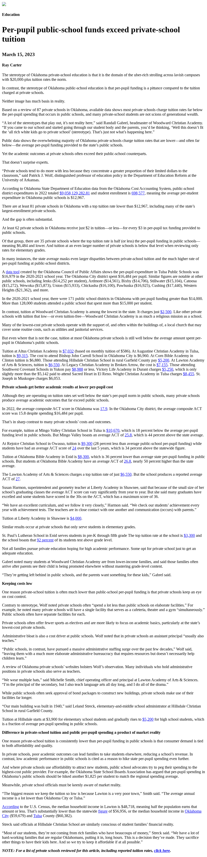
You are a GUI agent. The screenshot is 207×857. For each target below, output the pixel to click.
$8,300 (83, 457)
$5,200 (163, 360)
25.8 (128, 435)
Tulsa (37, 816)
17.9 (103, 409)
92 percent (45, 540)
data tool (12, 272)
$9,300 (86, 443)
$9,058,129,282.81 (75, 193)
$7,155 (162, 365)
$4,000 (75, 518)
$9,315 (22, 356)
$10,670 (112, 430)
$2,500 (165, 312)
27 (18, 479)
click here (162, 850)
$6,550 (54, 365)
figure (103, 811)
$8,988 (77, 369)
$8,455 (188, 374)
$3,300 (189, 535)
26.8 (127, 461)
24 (74, 448)
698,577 (138, 193)
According (10, 806)
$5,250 (167, 369)
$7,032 (68, 351)
